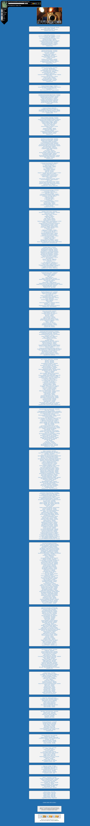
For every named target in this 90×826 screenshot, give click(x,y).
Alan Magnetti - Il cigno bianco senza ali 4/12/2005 (49, 548)
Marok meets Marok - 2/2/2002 (49, 691)
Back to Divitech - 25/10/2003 (49, 654)
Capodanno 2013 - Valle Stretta (49, 287)
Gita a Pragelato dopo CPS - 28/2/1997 (49, 760)
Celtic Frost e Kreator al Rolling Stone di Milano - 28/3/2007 (49, 477)
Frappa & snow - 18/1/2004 (49, 644)
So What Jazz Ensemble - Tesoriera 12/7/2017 (49, 174)
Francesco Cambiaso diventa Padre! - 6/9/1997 (49, 752)
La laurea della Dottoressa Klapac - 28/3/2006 (49, 529)
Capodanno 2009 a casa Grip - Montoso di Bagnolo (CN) (49, 404)
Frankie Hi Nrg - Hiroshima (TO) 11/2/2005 (49, 594)
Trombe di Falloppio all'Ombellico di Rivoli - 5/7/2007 (49, 465)
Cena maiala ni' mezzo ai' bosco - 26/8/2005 (49, 564)
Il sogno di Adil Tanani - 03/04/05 (49, 583)
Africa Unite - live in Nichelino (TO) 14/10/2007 (49, 457)
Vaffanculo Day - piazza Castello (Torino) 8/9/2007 (49, 460)
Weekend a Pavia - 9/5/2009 (49, 383)
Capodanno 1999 (49, 730)
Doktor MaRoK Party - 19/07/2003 (49, 661)
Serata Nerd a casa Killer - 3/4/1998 (49, 741)
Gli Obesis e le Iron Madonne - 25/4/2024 (49, 59)
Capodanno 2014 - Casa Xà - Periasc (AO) (49, 267)
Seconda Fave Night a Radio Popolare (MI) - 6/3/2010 (49, 346)
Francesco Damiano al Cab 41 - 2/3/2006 (49, 532)
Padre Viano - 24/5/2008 (49, 432)
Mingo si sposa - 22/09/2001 (49, 701)
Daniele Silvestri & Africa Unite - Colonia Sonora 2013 (49, 279)
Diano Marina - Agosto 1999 (49, 726)
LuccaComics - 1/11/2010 (49, 335)
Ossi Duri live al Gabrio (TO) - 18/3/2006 (49, 531)
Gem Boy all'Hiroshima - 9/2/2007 (49, 483)
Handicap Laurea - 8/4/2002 (49, 686)
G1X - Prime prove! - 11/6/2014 (49, 262)
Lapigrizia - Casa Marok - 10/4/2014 (49, 266)
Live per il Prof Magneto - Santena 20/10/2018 (49, 142)
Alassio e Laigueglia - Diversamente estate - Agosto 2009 (49, 375)
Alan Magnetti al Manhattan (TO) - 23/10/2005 (49, 558)
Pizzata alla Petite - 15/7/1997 (49, 757)
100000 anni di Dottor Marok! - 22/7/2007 (49, 462)
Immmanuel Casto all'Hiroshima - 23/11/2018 (49, 139)
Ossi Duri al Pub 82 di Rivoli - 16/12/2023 (49, 67)
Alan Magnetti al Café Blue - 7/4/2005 (49, 581)
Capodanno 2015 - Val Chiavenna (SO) (49, 242)
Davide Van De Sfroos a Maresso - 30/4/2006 (49, 519)
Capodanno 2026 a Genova (49, 30)
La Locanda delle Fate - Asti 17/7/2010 (49, 338)
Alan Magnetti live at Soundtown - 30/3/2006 (49, 526)
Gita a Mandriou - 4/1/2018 (49, 157)
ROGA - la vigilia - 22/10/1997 (49, 749)
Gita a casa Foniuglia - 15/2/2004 (49, 642)
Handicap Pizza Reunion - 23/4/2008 (49, 434)
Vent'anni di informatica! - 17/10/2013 (49, 273)
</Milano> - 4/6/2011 (49, 321)
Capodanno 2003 (49, 668)
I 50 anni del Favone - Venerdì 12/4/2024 (49, 60)
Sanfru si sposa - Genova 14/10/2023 (49, 69)
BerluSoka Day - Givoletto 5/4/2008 (49, 436)
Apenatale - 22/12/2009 (49, 360)
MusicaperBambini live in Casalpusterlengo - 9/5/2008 (49, 433)
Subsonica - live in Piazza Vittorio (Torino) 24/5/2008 (49, 431)
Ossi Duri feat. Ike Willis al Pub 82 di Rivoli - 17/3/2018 (49, 155)
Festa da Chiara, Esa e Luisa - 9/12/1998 (49, 735)
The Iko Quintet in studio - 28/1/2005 (49, 598)
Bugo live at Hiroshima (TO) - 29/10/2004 (49, 615)
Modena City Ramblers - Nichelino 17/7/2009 (49, 376)
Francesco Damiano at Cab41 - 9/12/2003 (49, 651)
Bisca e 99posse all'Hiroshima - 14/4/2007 (49, 474)
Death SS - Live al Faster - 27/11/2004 (49, 612)
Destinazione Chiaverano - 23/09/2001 (49, 700)
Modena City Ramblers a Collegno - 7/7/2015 (49, 224)
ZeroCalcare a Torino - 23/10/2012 (49, 296)
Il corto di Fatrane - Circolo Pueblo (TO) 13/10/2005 (49, 560)
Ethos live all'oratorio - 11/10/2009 (49, 366)
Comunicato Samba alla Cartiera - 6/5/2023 (49, 76)
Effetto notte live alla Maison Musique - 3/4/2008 (49, 437)
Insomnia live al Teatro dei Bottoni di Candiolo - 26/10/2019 (49, 119)
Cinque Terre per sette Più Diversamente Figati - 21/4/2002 (49, 683)
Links (28, 1)
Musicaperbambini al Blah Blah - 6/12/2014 (49, 249)
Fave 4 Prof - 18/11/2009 (49, 362)
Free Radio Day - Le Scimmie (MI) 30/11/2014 (49, 251)
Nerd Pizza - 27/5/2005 (49, 572)
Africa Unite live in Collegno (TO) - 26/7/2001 (49, 704)
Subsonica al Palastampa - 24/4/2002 (49, 682)
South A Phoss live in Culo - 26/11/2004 (49, 613)
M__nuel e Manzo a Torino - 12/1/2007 (49, 486)
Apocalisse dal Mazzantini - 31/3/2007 (49, 476)
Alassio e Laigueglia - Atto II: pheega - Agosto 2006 (49, 502)
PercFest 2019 (49, 127)
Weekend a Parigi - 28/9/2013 (49, 274)
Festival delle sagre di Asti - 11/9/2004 (49, 622)
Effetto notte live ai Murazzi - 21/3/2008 (49, 438)
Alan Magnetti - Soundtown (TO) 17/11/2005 (49, 551)
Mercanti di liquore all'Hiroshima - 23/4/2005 (49, 577)
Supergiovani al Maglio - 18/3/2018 (49, 154)
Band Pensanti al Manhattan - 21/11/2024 (49, 51)
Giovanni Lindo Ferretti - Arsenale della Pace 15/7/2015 (49, 223)
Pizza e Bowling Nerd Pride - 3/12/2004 (49, 610)
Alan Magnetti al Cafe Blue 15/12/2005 (49, 546)
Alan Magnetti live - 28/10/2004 (49, 616)
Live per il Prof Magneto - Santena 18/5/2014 (49, 263)
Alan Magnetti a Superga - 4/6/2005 (49, 571)
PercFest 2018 (49, 149)
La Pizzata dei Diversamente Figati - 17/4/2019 (49, 131)
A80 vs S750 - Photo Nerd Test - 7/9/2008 (49, 420)
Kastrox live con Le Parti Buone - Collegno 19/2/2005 (49, 591)
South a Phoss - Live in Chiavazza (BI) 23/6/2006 (49, 510)
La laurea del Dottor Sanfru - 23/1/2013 (49, 285)
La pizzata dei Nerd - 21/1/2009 (49, 400)
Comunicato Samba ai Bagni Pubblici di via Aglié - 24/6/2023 (49, 74)
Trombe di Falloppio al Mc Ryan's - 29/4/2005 (49, 575)
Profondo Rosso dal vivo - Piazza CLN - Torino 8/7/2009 (49, 377)
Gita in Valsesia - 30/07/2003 (49, 658)
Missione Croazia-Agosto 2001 (49, 703)
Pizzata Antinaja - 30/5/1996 (49, 768)
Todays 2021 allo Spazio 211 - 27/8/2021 (49, 98)
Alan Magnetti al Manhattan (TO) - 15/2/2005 (49, 592)
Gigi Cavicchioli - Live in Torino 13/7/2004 (49, 627)
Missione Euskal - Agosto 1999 (49, 727)
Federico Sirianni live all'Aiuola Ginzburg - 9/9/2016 (49, 195)
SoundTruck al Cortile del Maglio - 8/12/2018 (49, 138)
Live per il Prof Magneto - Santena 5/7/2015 (49, 226)
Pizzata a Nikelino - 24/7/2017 (49, 169)
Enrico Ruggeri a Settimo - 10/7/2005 (49, 566)
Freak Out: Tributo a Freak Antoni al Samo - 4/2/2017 (49, 182)
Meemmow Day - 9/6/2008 (49, 429)
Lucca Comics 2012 (49, 294)
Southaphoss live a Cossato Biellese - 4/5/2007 (49, 472)
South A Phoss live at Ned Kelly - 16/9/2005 (49, 563)
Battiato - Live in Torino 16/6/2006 (49, 511)
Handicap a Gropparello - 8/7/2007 (49, 464)
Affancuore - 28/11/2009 (49, 361)
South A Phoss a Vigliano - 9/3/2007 (49, 479)
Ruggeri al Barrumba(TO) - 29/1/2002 (49, 692)
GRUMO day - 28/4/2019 (49, 130)
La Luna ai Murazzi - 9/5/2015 (49, 232)
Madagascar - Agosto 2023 (49, 73)
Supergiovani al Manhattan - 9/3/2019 (49, 132)
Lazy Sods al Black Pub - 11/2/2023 (49, 78)
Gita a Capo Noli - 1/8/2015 (49, 218)
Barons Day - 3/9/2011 (49, 316)
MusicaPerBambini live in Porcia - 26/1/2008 (49, 444)
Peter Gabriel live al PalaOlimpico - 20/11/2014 (49, 254)
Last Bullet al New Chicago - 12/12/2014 (49, 248)
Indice (48, 802)
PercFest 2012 (49, 301)
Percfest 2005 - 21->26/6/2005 (49, 569)
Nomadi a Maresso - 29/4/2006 (49, 520)
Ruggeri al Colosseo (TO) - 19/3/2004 (49, 641)
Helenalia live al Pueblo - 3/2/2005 (49, 597)
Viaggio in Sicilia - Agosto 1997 (49, 754)
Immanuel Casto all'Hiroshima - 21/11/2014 (49, 253)
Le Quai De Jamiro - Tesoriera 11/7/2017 (49, 175)
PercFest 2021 (49, 103)
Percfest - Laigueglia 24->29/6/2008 (49, 428)
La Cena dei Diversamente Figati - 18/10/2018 (49, 143)
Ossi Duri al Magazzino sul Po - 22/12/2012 (49, 291)
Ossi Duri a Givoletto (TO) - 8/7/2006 (49, 508)
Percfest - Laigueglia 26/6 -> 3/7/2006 (49, 509)
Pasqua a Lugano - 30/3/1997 (49, 759)
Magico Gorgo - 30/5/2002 (49, 680)
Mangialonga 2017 (49, 167)
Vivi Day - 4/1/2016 (49, 205)
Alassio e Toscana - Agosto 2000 (49, 713)
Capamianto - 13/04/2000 (49, 716)
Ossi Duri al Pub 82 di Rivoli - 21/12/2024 (49, 50)
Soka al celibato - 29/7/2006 (49, 504)
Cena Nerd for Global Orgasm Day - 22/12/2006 (49, 492)
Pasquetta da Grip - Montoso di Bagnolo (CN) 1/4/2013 (49, 283)
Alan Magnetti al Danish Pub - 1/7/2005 (49, 568)
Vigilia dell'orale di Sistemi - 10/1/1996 (49, 772)
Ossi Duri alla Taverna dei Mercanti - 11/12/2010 (49, 331)
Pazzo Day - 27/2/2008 (49, 441)
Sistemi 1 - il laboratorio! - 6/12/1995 (49, 777)
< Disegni (44, 802)
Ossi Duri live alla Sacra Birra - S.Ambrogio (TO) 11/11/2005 (49, 553)
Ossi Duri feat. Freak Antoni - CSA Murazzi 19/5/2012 (49, 302)
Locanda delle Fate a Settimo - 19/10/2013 (49, 272)
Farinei (13, 1)
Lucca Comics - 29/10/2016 (49, 191)
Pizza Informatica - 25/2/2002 (49, 688)
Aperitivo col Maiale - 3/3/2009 (49, 394)
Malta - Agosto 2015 (49, 217)
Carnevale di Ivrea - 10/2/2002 (49, 690)
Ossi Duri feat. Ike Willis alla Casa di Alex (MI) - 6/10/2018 (49, 145)
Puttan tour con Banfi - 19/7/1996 (49, 766)
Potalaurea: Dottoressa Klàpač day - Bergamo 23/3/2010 (49, 345)
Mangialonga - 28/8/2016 (49, 197)
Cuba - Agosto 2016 (49, 198)
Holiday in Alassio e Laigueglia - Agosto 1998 (49, 737)
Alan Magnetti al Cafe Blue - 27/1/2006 (49, 537)
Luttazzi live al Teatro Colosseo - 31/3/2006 (49, 525)
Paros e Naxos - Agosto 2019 (49, 124)
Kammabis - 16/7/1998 (49, 739)
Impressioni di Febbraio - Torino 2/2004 (49, 643)
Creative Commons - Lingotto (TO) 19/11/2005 (49, 550)
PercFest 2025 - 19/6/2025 (49, 37)
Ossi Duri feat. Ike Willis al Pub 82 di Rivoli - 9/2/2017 (49, 181)
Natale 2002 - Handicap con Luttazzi (49, 673)
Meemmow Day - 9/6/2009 (49, 381)
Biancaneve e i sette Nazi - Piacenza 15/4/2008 (49, 435)
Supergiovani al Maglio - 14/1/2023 (49, 80)
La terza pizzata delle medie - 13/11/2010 (49, 333)
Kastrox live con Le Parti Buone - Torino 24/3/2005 (49, 585)
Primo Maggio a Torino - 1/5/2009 (49, 385)
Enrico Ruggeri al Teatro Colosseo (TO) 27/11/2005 (49, 549)
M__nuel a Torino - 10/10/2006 (49, 500)
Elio (16, 1)
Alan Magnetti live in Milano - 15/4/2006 (49, 523)
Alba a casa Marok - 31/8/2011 (49, 317)
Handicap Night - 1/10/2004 (49, 618)
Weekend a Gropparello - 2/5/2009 (49, 384)
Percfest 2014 (49, 261)
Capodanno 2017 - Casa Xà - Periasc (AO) (49, 185)
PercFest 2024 (49, 58)
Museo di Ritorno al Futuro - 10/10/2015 (49, 214)
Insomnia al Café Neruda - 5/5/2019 (49, 129)
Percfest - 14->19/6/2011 (49, 320)
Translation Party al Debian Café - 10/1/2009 (49, 403)
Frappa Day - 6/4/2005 (49, 582)
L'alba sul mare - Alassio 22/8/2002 (49, 678)
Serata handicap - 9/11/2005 (49, 554)
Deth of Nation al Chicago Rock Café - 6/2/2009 (49, 397)
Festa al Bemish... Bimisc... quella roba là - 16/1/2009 (49, 402)
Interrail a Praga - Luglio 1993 (49, 792)
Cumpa (16, 5)
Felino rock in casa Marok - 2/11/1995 (49, 780)
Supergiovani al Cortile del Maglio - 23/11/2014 (49, 252)
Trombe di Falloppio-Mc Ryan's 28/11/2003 (49, 652)
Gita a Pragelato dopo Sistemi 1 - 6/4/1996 (49, 769)
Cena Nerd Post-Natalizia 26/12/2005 (49, 543)
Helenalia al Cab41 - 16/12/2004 (49, 609)
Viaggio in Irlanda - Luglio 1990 (49, 796)
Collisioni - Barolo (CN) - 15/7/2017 (49, 173)
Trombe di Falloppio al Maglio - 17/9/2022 (49, 86)
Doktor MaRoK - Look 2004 (49, 632)
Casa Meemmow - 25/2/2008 (49, 442)
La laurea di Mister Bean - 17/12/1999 (49, 721)
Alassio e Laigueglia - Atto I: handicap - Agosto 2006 (49, 503)
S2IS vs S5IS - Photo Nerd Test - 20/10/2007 (49, 454)
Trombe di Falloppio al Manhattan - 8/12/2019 (49, 117)
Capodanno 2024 (49, 63)
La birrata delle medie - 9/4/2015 (49, 237)
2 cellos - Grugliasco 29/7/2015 (49, 219)
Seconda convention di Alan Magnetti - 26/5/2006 (49, 514)
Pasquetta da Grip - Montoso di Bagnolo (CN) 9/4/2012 (49, 305)
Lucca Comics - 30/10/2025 (49, 35)
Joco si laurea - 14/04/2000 (49, 715)
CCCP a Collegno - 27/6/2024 (49, 57)
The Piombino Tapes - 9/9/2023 (49, 71)
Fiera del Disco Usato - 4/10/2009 (49, 368)
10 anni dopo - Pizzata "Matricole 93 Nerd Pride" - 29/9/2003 (49, 656)
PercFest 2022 (49, 89)
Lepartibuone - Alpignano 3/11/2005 (49, 555)
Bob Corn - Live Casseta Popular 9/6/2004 (49, 630)
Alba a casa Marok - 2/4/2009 (49, 389)
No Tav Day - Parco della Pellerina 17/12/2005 (49, 544)
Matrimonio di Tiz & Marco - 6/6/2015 (49, 230)
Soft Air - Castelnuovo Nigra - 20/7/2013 (49, 278)
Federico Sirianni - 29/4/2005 (49, 576)
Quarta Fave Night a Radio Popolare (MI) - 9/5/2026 (49, 27)
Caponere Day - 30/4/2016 (49, 201)
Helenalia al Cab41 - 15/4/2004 (49, 639)
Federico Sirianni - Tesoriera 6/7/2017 (49, 176)
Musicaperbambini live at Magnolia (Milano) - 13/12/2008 (49, 411)
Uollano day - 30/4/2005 (49, 574)
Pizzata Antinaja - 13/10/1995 (49, 781)
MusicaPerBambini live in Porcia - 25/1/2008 (49, 445)
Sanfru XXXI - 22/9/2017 (49, 165)
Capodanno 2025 (49, 45)
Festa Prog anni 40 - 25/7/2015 (49, 220)
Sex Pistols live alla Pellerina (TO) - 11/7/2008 (49, 425)
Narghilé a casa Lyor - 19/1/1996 (49, 771)
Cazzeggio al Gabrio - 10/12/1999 (49, 722)
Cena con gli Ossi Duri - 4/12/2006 (49, 496)
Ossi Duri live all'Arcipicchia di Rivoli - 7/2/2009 (49, 396)
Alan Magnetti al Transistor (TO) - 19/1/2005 (49, 600)
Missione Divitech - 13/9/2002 (49, 677)
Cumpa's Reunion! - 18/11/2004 (49, 614)
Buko (26, 1)
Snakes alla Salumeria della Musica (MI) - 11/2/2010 (49, 348)
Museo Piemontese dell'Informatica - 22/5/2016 (49, 200)
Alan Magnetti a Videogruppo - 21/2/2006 (49, 533)
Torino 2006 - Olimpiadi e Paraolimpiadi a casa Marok (49, 536)
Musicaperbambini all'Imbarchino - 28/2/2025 (49, 43)
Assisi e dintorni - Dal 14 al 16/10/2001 (49, 699)
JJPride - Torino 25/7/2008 (49, 424)
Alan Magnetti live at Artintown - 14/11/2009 (49, 363)
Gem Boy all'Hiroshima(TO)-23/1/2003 (49, 666)
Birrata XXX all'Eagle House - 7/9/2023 (49, 72)
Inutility (22, 1)
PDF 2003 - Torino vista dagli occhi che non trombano (49, 667)
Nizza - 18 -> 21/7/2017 (49, 171)
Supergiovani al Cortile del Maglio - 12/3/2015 (49, 239)
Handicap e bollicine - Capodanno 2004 (49, 645)
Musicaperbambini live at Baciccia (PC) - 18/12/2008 (49, 409)
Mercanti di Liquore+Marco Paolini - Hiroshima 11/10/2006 (49, 499)
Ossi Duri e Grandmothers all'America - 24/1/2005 (49, 599)
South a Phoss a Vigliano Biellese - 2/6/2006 (49, 513)
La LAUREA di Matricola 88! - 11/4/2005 (49, 580)
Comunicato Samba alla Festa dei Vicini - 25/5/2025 (49, 40)
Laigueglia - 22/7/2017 (49, 170)
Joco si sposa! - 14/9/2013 (49, 275)
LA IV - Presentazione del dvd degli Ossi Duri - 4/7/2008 (49, 427)
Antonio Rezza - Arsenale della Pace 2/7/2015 (49, 227)
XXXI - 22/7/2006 (49, 506)
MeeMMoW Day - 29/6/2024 (49, 55)
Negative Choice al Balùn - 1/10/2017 (49, 164)
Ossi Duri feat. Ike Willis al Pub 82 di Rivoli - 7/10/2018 (49, 144)
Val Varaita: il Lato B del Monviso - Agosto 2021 (49, 99)
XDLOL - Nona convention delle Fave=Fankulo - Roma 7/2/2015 (49, 241)
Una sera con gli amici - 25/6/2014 (49, 260)
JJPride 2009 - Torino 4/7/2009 (49, 379)
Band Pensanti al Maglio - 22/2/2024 (49, 62)
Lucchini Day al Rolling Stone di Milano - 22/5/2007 (49, 468)
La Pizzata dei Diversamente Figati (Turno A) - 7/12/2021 (49, 95)
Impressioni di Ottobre (49, 417)
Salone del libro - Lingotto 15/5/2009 (49, 382)
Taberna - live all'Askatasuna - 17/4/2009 (49, 386)
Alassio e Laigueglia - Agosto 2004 (49, 624)
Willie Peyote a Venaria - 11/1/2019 (49, 133)
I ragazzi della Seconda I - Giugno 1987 (49, 797)
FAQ (51, 802)
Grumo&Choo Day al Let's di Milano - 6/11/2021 (49, 96)
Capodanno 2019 (49, 134)
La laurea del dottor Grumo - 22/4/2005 (49, 578)
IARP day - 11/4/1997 (49, 758)
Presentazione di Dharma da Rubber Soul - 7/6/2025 (49, 38)
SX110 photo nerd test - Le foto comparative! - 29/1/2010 (49, 350)
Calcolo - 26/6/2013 (49, 281)
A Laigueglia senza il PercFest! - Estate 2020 (49, 109)
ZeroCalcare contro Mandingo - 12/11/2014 (49, 255)
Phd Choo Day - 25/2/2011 (49, 325)
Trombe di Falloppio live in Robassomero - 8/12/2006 (49, 495)
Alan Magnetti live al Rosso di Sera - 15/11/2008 (49, 413)
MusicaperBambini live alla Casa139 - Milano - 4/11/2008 (49, 415)
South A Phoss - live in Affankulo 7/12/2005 (49, 547)
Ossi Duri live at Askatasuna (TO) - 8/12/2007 (49, 452)
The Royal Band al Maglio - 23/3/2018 (49, 153)
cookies (56, 819)
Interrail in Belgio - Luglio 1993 (49, 793)
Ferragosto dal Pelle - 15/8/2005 (49, 565)
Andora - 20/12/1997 (49, 748)
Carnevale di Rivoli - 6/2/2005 (49, 596)
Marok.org (12, 5)
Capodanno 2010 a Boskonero (49, 354)
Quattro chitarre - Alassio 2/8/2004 (49, 626)
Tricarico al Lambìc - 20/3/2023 (49, 77)
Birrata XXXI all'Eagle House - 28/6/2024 (49, 56)
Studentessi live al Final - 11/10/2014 (49, 256)
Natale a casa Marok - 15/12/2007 (49, 451)
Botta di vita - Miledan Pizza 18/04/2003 (49, 663)
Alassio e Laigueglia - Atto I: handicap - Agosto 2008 (49, 422)
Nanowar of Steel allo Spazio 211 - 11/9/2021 (49, 97)
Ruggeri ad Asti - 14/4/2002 (49, 684)
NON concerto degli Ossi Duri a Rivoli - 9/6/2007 (49, 467)
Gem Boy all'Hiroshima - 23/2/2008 (49, 443)
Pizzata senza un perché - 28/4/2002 (49, 681)
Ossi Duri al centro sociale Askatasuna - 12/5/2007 (49, 469)
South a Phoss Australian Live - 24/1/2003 (49, 665)
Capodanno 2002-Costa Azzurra (49, 693)
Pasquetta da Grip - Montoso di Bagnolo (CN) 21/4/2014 (49, 265)
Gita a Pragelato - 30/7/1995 (49, 786)
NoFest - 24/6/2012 (49, 300)
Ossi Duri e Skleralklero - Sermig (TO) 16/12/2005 (49, 545)
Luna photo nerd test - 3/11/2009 (49, 364)
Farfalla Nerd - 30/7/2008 (49, 423)
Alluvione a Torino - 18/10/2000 (49, 712)
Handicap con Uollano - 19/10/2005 (49, 559)
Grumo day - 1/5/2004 (49, 636)
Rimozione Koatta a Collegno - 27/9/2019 (49, 121)
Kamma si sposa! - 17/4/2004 (49, 638)
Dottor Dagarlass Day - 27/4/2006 (49, 521)
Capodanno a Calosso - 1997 (49, 761)
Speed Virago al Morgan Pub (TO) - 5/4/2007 (49, 475)
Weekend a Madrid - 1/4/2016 (49, 203)
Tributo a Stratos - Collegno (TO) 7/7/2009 (49, 378)
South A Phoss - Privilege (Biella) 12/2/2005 (49, 593)
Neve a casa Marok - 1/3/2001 (49, 706)
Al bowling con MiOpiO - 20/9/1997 (49, 751)
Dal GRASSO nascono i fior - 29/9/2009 (49, 370)
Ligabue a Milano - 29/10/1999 (49, 724)
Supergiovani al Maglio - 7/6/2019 (49, 128)
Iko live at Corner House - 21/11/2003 (49, 653)
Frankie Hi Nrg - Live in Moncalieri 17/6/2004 (49, 628)
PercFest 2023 (49, 75)
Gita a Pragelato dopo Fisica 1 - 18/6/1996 (49, 767)
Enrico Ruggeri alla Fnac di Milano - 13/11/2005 (49, 552)
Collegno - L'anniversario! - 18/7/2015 (49, 222)
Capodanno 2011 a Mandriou (49, 326)
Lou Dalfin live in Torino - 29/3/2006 (49, 527)
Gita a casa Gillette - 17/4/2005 (49, 579)
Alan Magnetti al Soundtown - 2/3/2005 (49, 589)
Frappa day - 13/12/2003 (49, 650)
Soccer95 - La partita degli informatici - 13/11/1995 (49, 778)
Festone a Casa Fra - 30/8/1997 (49, 753)
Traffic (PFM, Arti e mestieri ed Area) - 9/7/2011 (49, 319)
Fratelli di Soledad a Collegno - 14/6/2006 (49, 512)
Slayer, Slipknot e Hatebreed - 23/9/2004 (49, 621)
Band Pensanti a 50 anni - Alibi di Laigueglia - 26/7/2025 (49, 36)
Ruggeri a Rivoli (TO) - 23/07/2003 (49, 660)
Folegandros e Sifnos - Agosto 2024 (49, 54)
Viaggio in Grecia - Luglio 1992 (49, 794)
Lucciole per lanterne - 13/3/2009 (49, 391)
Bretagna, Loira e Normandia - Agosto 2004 (49, 625)
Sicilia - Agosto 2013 (49, 277)
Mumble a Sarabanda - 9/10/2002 (49, 675)
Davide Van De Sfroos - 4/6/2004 (49, 631)
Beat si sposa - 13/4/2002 (49, 685)
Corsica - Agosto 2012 (49, 298)
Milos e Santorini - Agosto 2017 (49, 168)
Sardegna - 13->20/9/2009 (49, 371)
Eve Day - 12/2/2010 (49, 347)
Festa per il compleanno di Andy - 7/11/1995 (49, 779)
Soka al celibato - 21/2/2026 (49, 28)
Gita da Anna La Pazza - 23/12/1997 (49, 747)
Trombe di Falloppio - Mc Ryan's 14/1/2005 (49, 601)
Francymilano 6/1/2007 (49, 487)
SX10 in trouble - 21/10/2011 (49, 314)
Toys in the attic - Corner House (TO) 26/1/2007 (49, 485)
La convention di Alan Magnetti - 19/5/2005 (49, 573)
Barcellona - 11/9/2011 (49, 315)
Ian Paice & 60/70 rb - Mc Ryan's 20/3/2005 (49, 586)
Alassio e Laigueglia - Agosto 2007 (49, 461)
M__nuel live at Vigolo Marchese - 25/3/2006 (49, 530)
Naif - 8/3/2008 (49, 440)
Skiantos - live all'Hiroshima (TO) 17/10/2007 (49, 456)
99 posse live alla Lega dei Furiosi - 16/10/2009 (49, 365)
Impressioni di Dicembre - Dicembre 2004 (49, 607)
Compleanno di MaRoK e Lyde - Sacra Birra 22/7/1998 (49, 738)
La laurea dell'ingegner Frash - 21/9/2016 (49, 192)
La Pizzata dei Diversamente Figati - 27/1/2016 (49, 204)
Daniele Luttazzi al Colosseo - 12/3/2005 (49, 588)
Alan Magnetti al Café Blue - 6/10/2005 (49, 561)
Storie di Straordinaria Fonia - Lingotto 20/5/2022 (49, 90)
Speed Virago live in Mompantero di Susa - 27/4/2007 (49, 473)
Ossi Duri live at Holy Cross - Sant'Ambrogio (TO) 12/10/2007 (49, 458)
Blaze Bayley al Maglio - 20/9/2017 (49, 166)
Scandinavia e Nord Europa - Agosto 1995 (49, 785)
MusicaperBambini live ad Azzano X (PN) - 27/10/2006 (49, 497)
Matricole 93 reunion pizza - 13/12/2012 (49, 292)
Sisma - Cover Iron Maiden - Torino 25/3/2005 (49, 584)
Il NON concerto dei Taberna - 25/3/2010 (49, 344)
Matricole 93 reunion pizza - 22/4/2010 (49, 342)
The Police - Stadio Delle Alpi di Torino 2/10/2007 (49, 459)
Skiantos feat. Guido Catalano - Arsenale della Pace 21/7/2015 (49, 221)
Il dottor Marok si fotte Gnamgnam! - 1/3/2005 (49, 590)
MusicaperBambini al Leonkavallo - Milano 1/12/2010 (49, 332)
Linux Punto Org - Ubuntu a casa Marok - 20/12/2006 (49, 493)
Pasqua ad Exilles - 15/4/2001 (49, 705)
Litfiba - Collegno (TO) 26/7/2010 (49, 337)
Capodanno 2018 (49, 158)
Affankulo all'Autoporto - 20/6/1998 (49, 740)
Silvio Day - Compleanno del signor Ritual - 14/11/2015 (49, 212)
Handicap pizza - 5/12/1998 (49, 736)
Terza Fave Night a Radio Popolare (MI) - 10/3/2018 (49, 156)
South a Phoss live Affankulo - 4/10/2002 (49, 676)
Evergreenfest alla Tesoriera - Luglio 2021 (49, 101)
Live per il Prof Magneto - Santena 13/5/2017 (49, 179)
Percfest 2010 (49, 339)
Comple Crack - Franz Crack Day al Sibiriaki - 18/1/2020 (49, 111)
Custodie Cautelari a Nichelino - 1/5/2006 (49, 518)
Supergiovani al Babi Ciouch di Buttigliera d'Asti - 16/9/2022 (49, 87)
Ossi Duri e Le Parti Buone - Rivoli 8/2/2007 (49, 484)
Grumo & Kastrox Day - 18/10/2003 (49, 655)
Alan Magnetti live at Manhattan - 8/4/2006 (49, 524)
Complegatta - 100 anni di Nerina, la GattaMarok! (49, 674)
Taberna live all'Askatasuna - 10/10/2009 (49, 367)
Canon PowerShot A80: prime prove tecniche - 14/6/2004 (49, 629)
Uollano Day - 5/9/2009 (49, 372)
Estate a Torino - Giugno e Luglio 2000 (49, 714)
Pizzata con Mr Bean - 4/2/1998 (49, 743)
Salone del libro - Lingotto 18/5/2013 (49, 282)
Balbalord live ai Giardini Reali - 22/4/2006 (49, 522)
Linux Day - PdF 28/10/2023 (49, 68)
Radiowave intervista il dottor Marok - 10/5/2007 (49, 471)
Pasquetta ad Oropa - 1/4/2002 (49, 687)
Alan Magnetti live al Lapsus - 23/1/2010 (49, 351)
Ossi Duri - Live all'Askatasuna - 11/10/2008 (49, 419)
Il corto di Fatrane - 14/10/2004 (49, 617)
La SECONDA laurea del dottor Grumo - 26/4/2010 (49, 341)
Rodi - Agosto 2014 (49, 258)
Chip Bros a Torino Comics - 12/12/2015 (49, 211)
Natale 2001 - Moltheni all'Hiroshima (49, 698)
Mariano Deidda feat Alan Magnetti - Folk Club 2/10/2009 (49, 369)
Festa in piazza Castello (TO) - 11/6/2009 (49, 380)
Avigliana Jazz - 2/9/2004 (49, 623)
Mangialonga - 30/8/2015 (49, 216)
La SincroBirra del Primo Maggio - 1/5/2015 (49, 233)
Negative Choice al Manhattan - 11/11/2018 (49, 140)
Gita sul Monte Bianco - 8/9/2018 (49, 146)
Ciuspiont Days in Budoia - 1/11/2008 (49, 416)
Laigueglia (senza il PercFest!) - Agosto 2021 (49, 100)
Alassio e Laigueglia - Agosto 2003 (49, 657)
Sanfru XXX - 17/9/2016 (49, 193)
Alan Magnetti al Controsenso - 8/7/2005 (49, 567)
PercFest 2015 (49, 229)
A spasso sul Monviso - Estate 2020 (49, 108)
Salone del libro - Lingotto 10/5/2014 (49, 264)
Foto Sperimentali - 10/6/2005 (49, 570)
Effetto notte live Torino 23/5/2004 (49, 633)
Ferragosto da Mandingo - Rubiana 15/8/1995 (49, 784)
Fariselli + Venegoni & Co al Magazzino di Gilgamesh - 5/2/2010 (49, 349)
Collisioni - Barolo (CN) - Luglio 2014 (49, 259)
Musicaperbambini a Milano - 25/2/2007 (49, 481)
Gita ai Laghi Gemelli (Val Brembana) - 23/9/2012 (49, 297)
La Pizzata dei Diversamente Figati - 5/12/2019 (49, 118)
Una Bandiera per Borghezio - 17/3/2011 (49, 324)
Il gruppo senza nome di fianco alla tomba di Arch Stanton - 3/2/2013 (49, 284)
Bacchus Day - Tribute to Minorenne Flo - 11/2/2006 (49, 534)
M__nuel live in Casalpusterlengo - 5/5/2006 (49, 516)
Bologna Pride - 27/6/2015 (49, 228)
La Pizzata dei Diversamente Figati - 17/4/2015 (49, 235)
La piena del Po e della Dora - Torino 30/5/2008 (49, 430)
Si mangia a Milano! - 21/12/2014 (49, 247)
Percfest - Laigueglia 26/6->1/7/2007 (49, 466)
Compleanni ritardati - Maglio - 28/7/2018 (49, 148)
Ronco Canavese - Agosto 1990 (49, 795)
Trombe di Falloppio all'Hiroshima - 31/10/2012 (49, 295)
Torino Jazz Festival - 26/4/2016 (49, 202)
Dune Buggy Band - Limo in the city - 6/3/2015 (49, 240)
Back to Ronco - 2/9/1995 (49, 783)
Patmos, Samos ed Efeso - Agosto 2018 (49, 147)
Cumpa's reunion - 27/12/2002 (49, 672)
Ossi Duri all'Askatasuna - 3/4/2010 (49, 343)
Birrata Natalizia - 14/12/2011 (49, 312)
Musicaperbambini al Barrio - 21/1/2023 (49, 79)
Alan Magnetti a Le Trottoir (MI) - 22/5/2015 (49, 231)
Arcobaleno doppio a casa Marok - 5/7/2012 (49, 299)
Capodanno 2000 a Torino (49, 717)
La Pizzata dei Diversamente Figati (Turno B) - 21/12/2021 (49, 94)
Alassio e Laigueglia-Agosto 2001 (49, 702)
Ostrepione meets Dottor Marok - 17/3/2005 (49, 587)
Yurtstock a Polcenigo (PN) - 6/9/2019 (49, 123)
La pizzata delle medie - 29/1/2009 (49, 398)
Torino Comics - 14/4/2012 (49, 304)
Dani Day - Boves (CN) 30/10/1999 (49, 723)
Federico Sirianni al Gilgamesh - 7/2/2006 (49, 535)
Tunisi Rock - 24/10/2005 (49, 557)
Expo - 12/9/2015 (49, 215)
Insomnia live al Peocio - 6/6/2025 (49, 39)
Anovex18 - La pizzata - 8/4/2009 (49, 387)
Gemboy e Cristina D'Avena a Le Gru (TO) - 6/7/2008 (49, 426)
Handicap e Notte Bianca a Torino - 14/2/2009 (49, 395)
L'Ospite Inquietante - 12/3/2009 (49, 392)
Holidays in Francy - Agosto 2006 (49, 501)
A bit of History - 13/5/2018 (49, 150)
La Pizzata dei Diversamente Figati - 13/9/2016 (49, 194)
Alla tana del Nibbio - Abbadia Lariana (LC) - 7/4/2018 (49, 152)
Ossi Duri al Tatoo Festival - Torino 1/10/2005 (49, 562)
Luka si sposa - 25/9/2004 (49, 619)
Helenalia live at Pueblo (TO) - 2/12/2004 (49, 611)
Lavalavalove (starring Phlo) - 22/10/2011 (49, 313)
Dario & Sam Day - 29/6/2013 (49, 280)
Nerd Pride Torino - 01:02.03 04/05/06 (49, 517)
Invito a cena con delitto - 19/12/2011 (49, 311)
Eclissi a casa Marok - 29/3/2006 (49, 528)
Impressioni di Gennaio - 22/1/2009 (49, 399)
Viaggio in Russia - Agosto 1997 (49, 755)
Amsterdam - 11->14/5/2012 (49, 303)
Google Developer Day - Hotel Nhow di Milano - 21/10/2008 (49, 418)
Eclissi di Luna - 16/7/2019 (49, 125)
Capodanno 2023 (49, 81)
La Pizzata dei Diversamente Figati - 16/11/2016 (49, 190)
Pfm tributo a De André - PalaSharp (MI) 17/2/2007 (49, 482)
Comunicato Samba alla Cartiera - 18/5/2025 (49, 41)
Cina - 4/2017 (49, 180)
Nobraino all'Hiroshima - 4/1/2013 (49, 286)
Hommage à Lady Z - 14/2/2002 (49, 689)
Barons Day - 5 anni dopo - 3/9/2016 (49, 196)
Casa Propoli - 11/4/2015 (49, 236)
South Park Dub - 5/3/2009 (49, 393)
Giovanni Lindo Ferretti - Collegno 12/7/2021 (49, 102)
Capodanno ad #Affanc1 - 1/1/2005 (49, 603)
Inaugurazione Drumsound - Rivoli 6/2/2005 (49, 595)
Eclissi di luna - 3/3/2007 (49, 480)
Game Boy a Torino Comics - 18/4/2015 (49, 234)
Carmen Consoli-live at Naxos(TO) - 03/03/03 (49, 664)
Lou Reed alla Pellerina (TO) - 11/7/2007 (49, 463)
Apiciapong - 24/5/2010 (49, 340)
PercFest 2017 (49, 177)
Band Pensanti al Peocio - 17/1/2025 (49, 44)
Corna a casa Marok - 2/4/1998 (49, 742)
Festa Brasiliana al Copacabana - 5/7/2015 (49, 225)
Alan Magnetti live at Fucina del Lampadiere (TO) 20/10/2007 (49, 455)
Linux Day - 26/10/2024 (49, 53)
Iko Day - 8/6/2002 (49, 679)
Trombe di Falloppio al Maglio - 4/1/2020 (49, 112)
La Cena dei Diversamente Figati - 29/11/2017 (49, 163)
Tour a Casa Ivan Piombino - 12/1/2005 (49, 602)
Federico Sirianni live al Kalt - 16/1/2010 (49, 352)
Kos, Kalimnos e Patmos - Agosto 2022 (49, 88)
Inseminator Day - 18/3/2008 (49, 439)
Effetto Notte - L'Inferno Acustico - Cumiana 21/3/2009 (49, 390)
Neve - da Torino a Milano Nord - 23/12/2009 (49, 359)
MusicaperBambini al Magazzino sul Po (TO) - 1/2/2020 (49, 110)
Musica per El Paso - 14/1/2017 (49, 184)
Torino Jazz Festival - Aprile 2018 (49, 151)
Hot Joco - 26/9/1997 (49, 750)
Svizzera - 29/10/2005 (49, 556)
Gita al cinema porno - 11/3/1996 (49, 770)
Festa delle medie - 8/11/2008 (49, 414)
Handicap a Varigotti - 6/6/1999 (49, 729)
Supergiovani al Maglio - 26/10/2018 (49, 141)
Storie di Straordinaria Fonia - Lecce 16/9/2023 (49, 70)
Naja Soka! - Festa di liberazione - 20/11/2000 (49, 711)
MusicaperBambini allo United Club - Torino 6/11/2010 (49, 334)
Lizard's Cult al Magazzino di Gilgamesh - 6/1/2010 (49, 353)
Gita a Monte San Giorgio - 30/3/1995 (49, 787)
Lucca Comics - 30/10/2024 (49, 52)
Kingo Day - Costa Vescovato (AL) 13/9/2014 (49, 257)
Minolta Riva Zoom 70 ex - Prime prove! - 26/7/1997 (49, 756)
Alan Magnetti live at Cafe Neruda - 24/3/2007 (49, 478)
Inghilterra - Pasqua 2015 (49, 238)
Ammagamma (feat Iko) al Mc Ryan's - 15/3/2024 (49, 61)
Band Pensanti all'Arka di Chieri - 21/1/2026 (49, 29)
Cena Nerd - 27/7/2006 (49, 505)
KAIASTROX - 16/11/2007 (49, 453)
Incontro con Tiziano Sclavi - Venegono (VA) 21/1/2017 (49, 183)
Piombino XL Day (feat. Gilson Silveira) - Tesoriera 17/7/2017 (49, 172)
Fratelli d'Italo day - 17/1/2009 (49, 401)
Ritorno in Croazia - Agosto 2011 (49, 318)
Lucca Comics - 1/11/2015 (49, 213)
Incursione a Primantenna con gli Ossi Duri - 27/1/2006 (49, 538)
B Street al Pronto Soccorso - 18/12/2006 (49, 494)
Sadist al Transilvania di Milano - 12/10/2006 (49, 498)
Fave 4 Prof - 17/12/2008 (49, 410)
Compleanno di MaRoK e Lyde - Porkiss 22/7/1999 (49, 728)
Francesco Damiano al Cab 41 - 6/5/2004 (49, 635)
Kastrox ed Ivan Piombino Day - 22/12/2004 (49, 608)
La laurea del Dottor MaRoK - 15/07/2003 (49, 662)
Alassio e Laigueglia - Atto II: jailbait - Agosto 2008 (49, 421)
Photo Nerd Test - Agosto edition (49, 374)
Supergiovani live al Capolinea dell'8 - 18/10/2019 (49, 120)
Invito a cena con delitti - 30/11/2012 (49, 293)
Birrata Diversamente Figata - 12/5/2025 (49, 42)
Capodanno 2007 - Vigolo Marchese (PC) (49, 488)
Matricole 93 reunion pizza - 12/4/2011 (49, 323)
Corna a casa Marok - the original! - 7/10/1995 (49, 782)
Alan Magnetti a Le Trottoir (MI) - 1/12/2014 (49, 250)
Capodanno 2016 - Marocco (49, 206)
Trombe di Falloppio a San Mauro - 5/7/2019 (49, 126)
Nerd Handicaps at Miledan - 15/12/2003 (49, 649)
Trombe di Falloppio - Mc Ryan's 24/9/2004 (49, 620)
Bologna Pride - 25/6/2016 (49, 199)
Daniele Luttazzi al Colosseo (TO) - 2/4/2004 (49, 640)
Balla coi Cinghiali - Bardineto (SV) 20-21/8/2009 (49, 373)
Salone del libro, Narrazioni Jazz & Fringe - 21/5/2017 (49, 178)
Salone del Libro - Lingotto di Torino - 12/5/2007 (49, 470)
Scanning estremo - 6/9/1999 (49, 725)
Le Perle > (54, 802)
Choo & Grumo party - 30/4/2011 (49, 322)
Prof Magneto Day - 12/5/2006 (49, 515)
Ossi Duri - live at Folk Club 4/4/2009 (49, 388)
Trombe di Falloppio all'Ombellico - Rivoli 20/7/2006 (49, 507)
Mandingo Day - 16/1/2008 (49, 446)
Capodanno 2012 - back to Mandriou (49, 306)
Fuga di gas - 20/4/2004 (49, 637)
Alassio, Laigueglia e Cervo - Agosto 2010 (49, 336)
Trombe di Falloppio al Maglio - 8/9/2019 (49, 122)
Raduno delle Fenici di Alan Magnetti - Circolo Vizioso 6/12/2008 (49, 412)
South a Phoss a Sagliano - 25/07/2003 (49, 659)
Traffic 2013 (49, 276)
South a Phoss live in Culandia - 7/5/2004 (49, 634)
